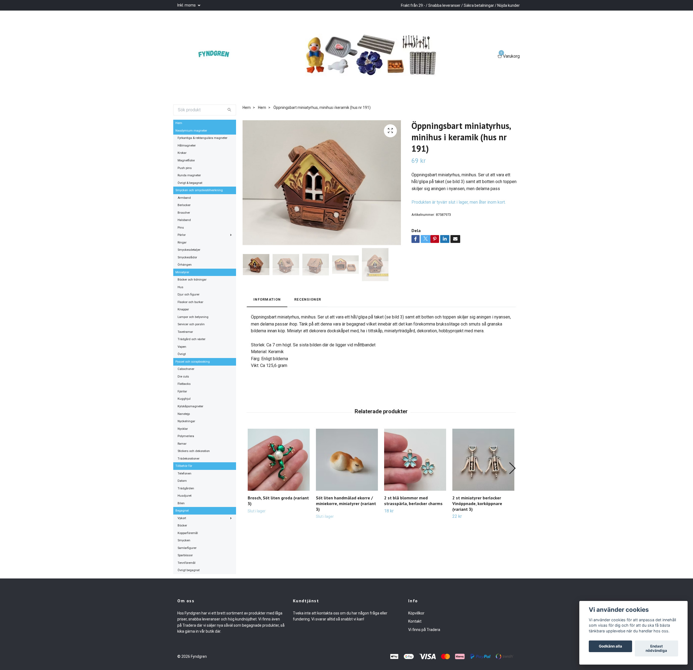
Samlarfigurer (187, 548)
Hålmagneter (187, 145)
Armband (184, 198)
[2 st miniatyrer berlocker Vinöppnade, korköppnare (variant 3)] (483, 460)
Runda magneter (189, 175)
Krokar (182, 153)
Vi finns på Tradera (424, 629)
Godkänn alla (610, 646)
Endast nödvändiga (656, 648)
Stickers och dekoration (194, 451)
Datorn (182, 481)
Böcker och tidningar (192, 279)
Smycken (184, 540)
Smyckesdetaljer (189, 250)
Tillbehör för (183, 466)
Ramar (182, 443)
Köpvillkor (416, 613)
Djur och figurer (189, 294)
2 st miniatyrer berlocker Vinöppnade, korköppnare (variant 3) (477, 503)
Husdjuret (184, 495)
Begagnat (182, 510)
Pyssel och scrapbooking (192, 361)
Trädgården (186, 488)
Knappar (183, 309)
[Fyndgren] (216, 56)
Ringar (182, 242)
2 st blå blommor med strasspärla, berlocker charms (413, 500)
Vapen (182, 347)
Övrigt (182, 354)
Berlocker (184, 205)
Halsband (184, 220)
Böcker (182, 525)
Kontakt (414, 621)
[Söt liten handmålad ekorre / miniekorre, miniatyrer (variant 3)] (347, 460)
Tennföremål (186, 563)
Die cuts (183, 376)
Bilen (181, 503)
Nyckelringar (186, 421)
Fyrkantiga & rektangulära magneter (202, 138)
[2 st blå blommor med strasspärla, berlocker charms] (415, 460)
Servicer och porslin (191, 324)
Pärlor (182, 235)
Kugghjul (184, 399)
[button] (512, 468)
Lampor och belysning (193, 317)
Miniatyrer (182, 272)
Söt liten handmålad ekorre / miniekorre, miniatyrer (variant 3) (346, 503)
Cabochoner (186, 369)
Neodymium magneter (191, 130)
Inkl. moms (187, 5)
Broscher (184, 212)
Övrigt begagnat (189, 570)
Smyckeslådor (187, 257)
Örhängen (185, 264)
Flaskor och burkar (190, 302)
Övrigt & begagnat (190, 183)
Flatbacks (184, 384)
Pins (181, 227)
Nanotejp (184, 414)
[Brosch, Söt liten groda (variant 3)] (279, 460)
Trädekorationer (189, 458)
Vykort (182, 518)
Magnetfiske (186, 160)
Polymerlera (186, 436)
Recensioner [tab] (307, 299)
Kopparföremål (188, 533)
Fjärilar (182, 391)
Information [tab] (267, 299)
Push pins (185, 168)
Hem (178, 123)
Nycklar (183, 429)
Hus (180, 287)
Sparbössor (185, 555)
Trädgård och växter (191, 339)
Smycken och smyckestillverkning (199, 190)
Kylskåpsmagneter (190, 406)
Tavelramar (185, 332)
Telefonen (184, 473)
